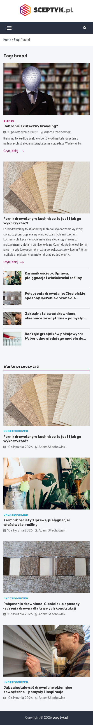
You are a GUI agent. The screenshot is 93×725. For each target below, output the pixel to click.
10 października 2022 (22, 132)
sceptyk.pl (60, 718)
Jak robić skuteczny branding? (30, 126)
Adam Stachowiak (57, 132)
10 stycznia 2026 (20, 447)
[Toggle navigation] (9, 28)
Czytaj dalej (11, 151)
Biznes (8, 120)
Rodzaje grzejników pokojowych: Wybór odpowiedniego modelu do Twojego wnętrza (54, 338)
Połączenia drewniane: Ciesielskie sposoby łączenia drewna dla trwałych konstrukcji (55, 297)
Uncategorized (15, 431)
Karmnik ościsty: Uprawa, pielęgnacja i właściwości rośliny (53, 275)
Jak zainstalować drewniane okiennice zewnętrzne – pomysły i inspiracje (55, 318)
